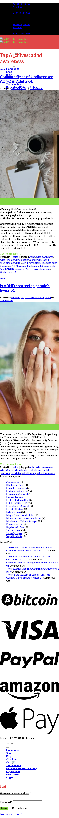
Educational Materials (18, 505)
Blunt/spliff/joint (15, 484)
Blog (9, 756)
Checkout (12, 759)
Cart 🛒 (10, 762)
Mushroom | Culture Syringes (22, 521)
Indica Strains (13, 511)
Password (6, 801)
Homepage (12, 68)
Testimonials (13, 83)
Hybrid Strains (14, 508)
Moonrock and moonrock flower (24, 518)
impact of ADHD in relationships (32, 268)
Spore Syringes (14, 533)
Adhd (32, 256)
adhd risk (16, 262)
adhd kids (5, 259)
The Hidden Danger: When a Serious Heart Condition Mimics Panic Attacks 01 (29, 549)
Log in (4, 808)
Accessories (12, 481)
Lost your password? (11, 813)
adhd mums (36, 259)
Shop (9, 71)
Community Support (17, 493)
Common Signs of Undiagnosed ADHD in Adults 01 (26, 79)
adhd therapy (29, 473)
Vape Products (14, 536)
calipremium (36, 88)
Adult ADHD (7, 268)
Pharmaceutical (14, 524)
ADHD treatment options (23, 265)
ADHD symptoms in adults (36, 262)
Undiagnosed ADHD (11, 271)
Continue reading (10, 253)
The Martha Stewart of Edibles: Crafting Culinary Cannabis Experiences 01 (28, 576)
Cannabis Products (16, 487)
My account (13, 771)
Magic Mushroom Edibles (20, 515)
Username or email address (15, 792)
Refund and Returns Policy (21, 768)
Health (2, 69)
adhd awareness (44, 256)
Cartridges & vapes (16, 490)
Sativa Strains (13, 530)
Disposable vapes (15, 496)
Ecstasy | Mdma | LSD (18, 499)
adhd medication (20, 259)
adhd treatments (46, 265)
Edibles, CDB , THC (17, 502)
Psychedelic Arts (15, 527)
